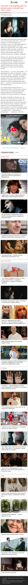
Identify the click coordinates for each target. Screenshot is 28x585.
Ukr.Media (22, 54)
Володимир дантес (15, 147)
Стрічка (17, 152)
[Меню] (26, 2)
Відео (8, 147)
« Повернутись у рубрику (7, 152)
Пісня (4, 147)
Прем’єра (23, 147)
